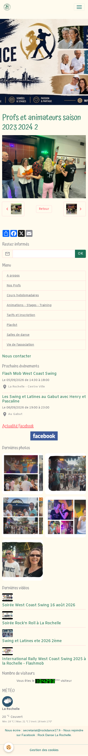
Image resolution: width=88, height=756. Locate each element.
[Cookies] (8, 747)
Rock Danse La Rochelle (54, 735)
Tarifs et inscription (21, 315)
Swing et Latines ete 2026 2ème (32, 641)
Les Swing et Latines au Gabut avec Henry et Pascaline (44, 399)
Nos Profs (14, 286)
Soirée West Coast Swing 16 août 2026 (38, 605)
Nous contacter (16, 356)
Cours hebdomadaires (23, 295)
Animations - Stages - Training (29, 305)
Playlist (12, 325)
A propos (13, 276)
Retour (44, 209)
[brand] (7, 7)
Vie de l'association (20, 345)
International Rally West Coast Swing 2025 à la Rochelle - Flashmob (44, 661)
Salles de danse (18, 335)
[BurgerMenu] (79, 7)
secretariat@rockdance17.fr (42, 730)
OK (80, 253)
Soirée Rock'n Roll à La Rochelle (31, 623)
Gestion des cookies (44, 750)
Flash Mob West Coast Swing (29, 373)
